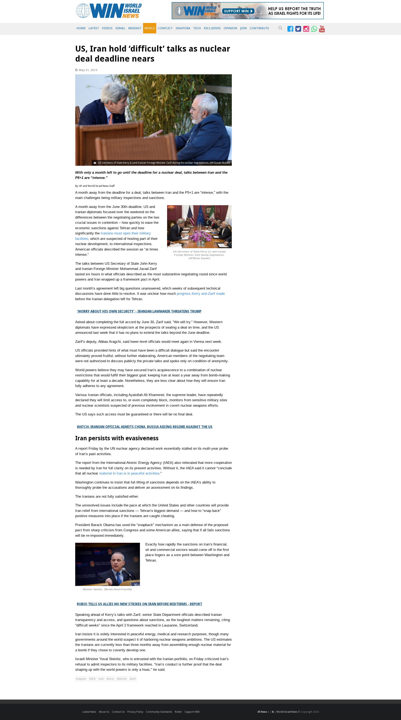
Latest (94, 28)
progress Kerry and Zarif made (201, 294)
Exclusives (212, 28)
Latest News (89, 711)
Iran (101, 678)
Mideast (134, 28)
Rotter (178, 711)
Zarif (133, 678)
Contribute (259, 28)
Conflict (165, 28)
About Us (104, 711)
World (149, 28)
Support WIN (192, 711)
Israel (120, 28)
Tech (197, 28)
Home (81, 28)
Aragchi (81, 678)
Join (243, 28)
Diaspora (183, 28)
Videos (107, 28)
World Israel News (287, 711)
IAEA (92, 678)
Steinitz (122, 678)
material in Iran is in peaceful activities (129, 473)
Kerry (110, 678)
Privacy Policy (135, 711)
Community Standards (159, 711)
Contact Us (118, 711)
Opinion (230, 28)
